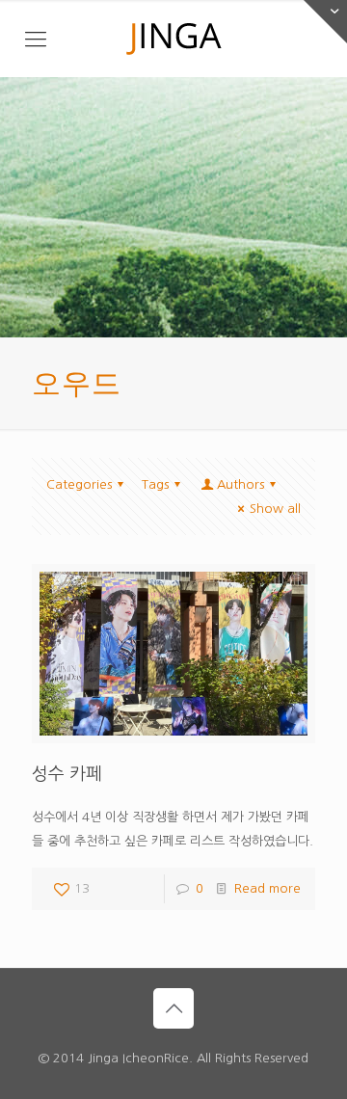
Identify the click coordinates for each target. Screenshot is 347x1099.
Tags (155, 484)
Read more (267, 888)
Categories (79, 484)
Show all (275, 508)
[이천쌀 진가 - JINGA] (173, 38)
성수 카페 (67, 774)
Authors (240, 484)
